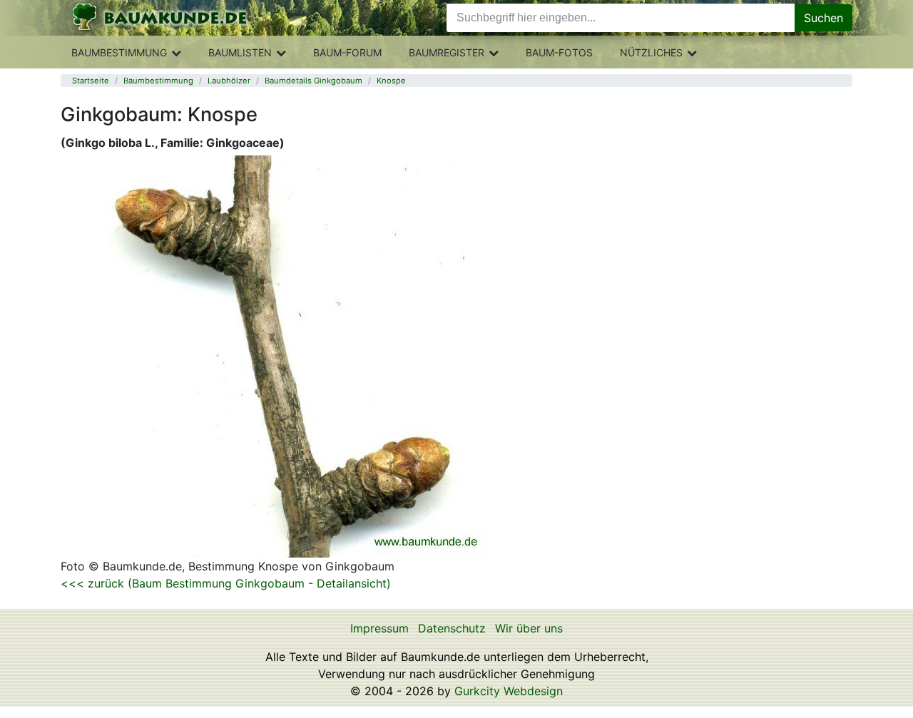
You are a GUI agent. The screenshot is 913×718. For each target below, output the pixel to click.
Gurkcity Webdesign (508, 691)
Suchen (823, 18)
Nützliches (651, 52)
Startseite (90, 81)
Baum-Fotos (559, 52)
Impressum (379, 628)
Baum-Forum (347, 52)
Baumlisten (240, 52)
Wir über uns (529, 628)
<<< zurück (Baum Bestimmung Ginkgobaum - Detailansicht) (226, 583)
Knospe (391, 81)
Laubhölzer (229, 81)
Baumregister (446, 52)
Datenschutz (452, 628)
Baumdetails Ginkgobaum (313, 81)
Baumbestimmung (119, 52)
